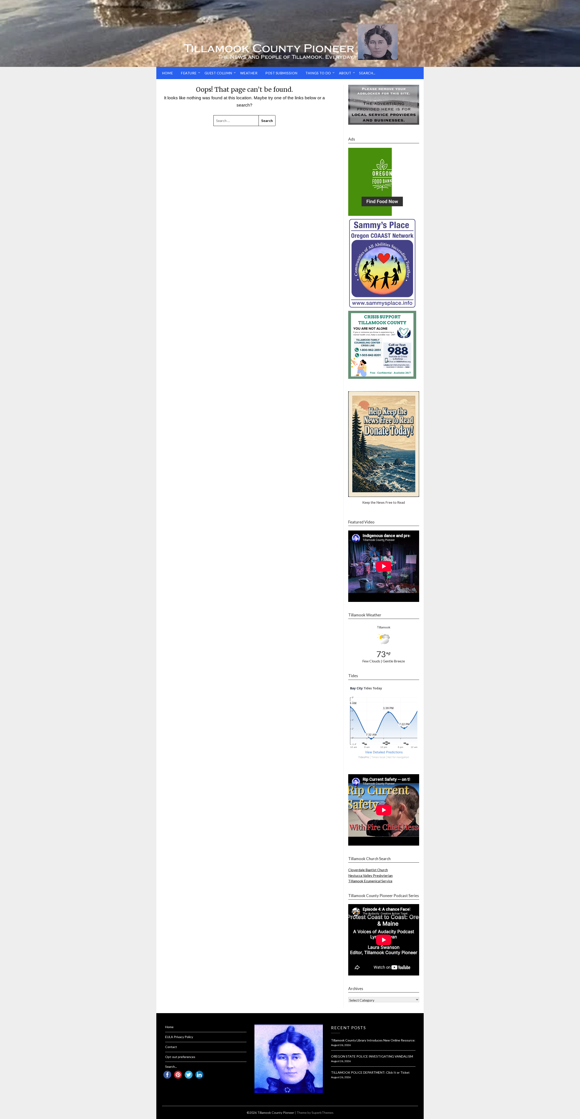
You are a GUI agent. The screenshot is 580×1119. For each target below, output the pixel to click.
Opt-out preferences (180, 1057)
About (345, 73)
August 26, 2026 (341, 1045)
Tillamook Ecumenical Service (370, 881)
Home (167, 73)
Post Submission (281, 73)
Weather (249, 73)
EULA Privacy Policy (179, 1037)
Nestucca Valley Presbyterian (370, 875)
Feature (189, 73)
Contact (171, 1047)
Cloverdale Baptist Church (368, 870)
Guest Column (218, 73)
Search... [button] (367, 73)
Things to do (318, 73)
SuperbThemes (323, 1112)
